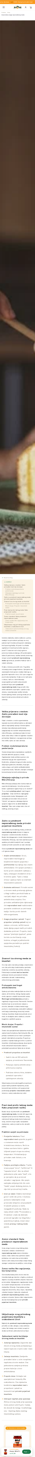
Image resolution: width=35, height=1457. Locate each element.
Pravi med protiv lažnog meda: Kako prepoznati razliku (16, 611)
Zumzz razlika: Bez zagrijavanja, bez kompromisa (16, 621)
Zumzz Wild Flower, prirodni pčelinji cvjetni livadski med (15, 1451)
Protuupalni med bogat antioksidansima (17, 603)
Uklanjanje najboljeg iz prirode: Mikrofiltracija (15, 594)
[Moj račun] (26, 7)
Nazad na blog (8, 578)
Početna (3, 12)
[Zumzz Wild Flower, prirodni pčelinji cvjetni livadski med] (17, 1440)
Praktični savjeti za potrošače (14, 614)
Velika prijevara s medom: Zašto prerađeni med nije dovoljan (14, 586)
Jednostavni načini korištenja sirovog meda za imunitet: (17, 629)
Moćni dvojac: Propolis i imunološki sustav (16, 606)
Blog (8, 12)
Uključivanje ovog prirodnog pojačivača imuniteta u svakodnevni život (17, 625)
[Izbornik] (3, 7)
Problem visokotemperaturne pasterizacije (14, 590)
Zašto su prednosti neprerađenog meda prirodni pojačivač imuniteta (17, 598)
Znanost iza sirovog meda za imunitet (16, 601)
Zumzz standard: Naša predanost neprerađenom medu (15, 617)
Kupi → (26, 1452)
